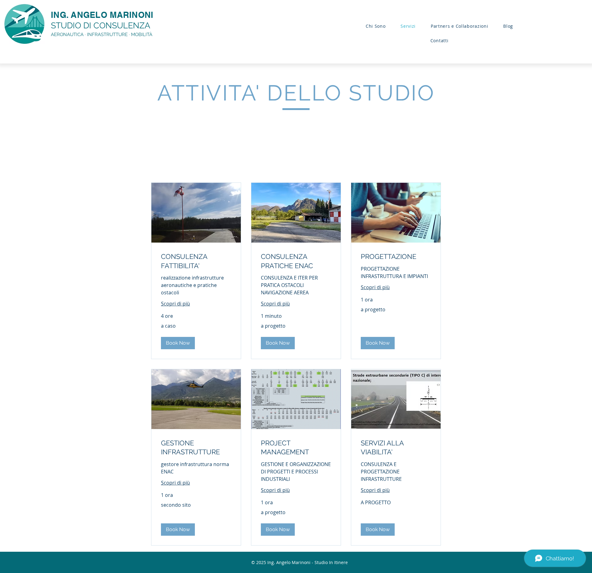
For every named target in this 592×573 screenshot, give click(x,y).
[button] (178, 343)
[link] (196, 261)
